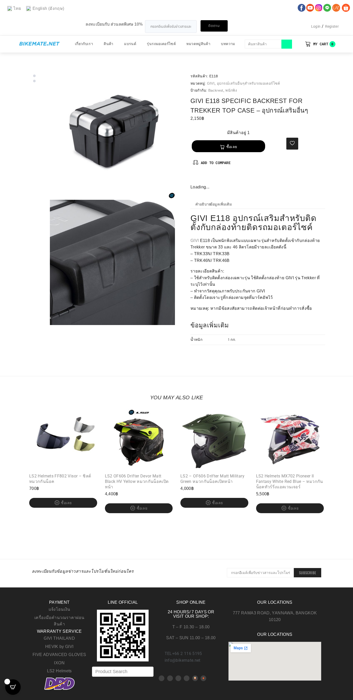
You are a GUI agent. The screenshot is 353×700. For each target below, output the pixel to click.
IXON (59, 663)
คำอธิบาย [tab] (203, 204)
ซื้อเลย (231, 147)
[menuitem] (14, 9)
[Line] (186, 678)
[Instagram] (211, 178)
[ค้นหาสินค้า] (263, 44)
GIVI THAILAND (59, 638)
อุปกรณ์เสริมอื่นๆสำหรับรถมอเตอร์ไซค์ (248, 83)
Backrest (215, 90)
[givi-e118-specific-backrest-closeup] (112, 262)
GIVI (210, 83)
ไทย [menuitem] (17, 8)
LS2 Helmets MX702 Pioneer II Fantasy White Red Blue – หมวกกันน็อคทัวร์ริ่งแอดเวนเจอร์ (289, 481)
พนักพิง (231, 90)
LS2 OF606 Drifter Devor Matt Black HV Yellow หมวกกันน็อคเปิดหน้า (137, 481)
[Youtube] (170, 678)
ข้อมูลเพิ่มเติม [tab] (221, 204)
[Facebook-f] (194, 178)
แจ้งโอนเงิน (59, 609)
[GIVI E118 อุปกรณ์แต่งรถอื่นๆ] (112, 135)
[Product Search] (123, 672)
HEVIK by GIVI (59, 646)
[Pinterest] (203, 178)
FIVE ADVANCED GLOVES (59, 654)
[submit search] (286, 44)
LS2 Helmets (59, 671)
